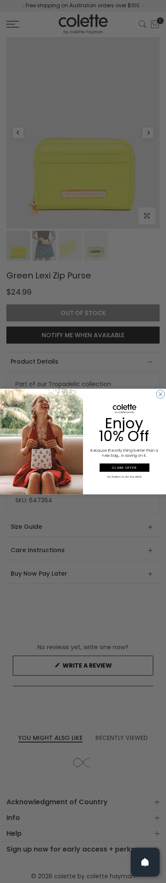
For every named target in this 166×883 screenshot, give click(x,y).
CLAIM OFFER (124, 467)
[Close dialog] (160, 394)
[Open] (145, 862)
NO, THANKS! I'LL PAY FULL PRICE (124, 477)
